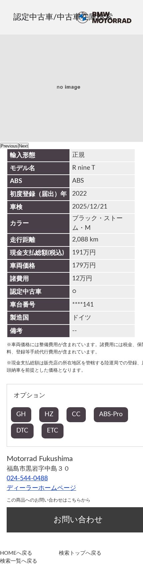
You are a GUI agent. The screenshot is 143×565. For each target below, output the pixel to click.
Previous (9, 145)
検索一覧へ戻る (18, 561)
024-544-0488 (27, 478)
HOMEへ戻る (16, 553)
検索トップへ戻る (80, 553)
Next (23, 145)
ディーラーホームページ (41, 488)
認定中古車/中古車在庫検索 (63, 17)
